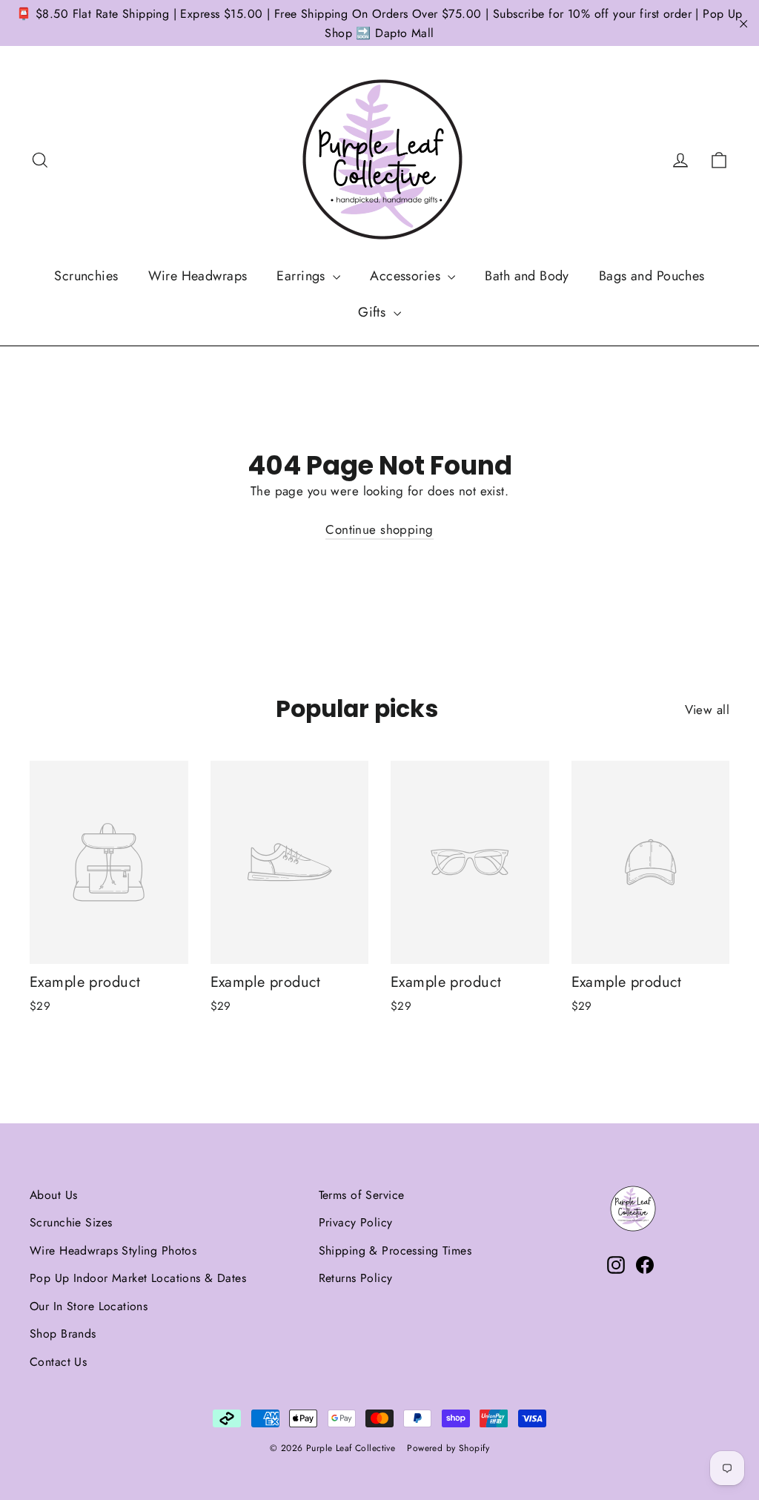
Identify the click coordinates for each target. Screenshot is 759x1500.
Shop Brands (63, 1333)
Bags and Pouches (652, 275)
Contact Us (58, 1361)
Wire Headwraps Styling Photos (113, 1250)
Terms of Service (362, 1194)
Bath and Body (527, 275)
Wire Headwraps (198, 275)
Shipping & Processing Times (395, 1250)
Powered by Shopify (448, 1448)
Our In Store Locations (89, 1306)
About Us (53, 1194)
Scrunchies (86, 275)
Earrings (302, 275)
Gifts (374, 312)
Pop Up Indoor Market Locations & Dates (138, 1277)
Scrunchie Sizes (71, 1222)
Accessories (407, 275)
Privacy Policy (356, 1222)
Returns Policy (356, 1277)
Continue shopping (379, 529)
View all (707, 709)
